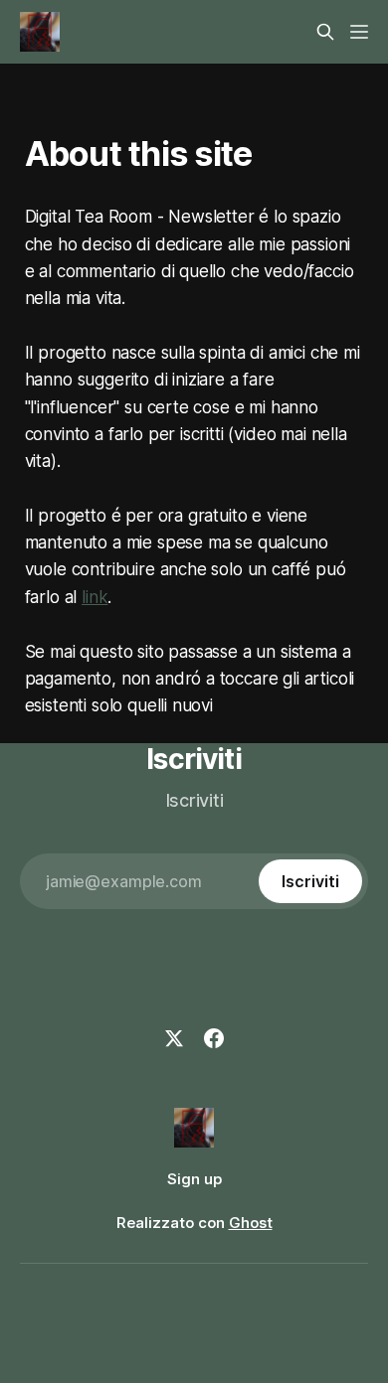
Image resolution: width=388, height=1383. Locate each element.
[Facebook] (214, 1038)
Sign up (194, 1178)
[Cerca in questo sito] (325, 32)
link (94, 597)
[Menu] (359, 32)
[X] (174, 1038)
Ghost (251, 1222)
